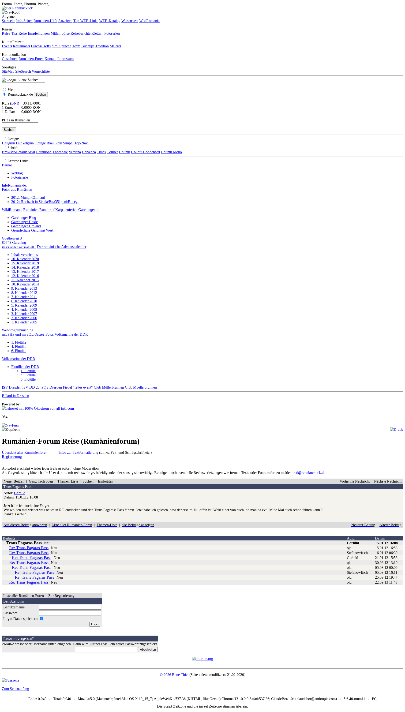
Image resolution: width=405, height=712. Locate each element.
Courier (112, 152)
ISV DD (28, 387)
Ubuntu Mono (171, 152)
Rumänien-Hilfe (45, 21)
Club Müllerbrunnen (109, 387)
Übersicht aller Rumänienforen (24, 452)
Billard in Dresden (15, 396)
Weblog (17, 173)
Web (11, 90)
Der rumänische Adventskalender (61, 247)
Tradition (102, 46)
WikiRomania (149, 21)
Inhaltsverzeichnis (24, 255)
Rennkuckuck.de (20, 94)
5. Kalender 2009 (24, 305)
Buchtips (87, 46)
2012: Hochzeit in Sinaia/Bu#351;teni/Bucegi (45, 202)
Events (7, 46)
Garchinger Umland (26, 226)
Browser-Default (14, 152)
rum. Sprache (61, 46)
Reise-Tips (10, 33)
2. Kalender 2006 (24, 318)
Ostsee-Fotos (44, 334)
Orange (40, 143)
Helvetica (89, 152)
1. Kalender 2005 (24, 322)
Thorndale (60, 152)
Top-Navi (81, 143)
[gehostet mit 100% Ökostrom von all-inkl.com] (38, 408)
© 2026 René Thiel (174, 675)
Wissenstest (129, 21)
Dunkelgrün (25, 143)
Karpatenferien (66, 210)
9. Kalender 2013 (24, 288)
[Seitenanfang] (10, 425)
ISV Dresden (11, 387)
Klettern (97, 33)
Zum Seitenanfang (15, 689)
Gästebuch (10, 59)
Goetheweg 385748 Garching (19, 242)
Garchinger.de (88, 210)
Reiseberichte (80, 33)
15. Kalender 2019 (25, 263)
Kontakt (50, 59)
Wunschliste (41, 71)
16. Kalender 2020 (25, 259)
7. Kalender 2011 (24, 297)
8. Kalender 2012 (24, 293)
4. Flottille (18, 347)
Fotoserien (112, 33)
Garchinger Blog (23, 218)
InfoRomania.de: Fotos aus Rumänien (17, 187)
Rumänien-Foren (31, 59)
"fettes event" (83, 387)
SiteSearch (23, 71)
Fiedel (67, 387)
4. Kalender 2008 (24, 309)
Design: (13, 139)
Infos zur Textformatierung (78, 452)
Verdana (75, 152)
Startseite (8, 21)
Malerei (115, 46)
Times (101, 152)
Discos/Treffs (41, 46)
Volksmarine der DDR (71, 334)
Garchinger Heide (24, 222)
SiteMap (8, 71)
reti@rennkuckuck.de (309, 473)
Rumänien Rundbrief (38, 210)
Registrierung (12, 457)
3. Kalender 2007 (24, 314)
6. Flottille (18, 351)
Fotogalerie (19, 177)
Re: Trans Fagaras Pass (29, 547)
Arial (31, 152)
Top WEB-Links (85, 21)
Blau (50, 143)
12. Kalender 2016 (25, 276)
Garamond (44, 152)
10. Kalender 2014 (25, 284)
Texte (76, 46)
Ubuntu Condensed (145, 152)
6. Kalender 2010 (24, 301)
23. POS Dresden (49, 387)
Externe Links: (18, 161)
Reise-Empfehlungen (34, 33)
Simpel (68, 143)
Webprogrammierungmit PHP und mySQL (18, 332)
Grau (58, 143)
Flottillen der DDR (25, 367)
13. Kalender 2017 (25, 272)
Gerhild (19, 493)
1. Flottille (18, 342)
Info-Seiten (24, 21)
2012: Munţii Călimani (28, 197)
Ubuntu (124, 152)
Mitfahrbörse (60, 33)
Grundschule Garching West (32, 230)
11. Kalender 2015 (25, 280)
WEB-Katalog (109, 21)
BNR (15, 103)
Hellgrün (8, 143)
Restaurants (21, 46)
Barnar (7, 165)
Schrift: (13, 148)
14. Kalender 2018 (25, 267)
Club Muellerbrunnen (141, 387)
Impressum (65, 59)
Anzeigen (65, 21)
